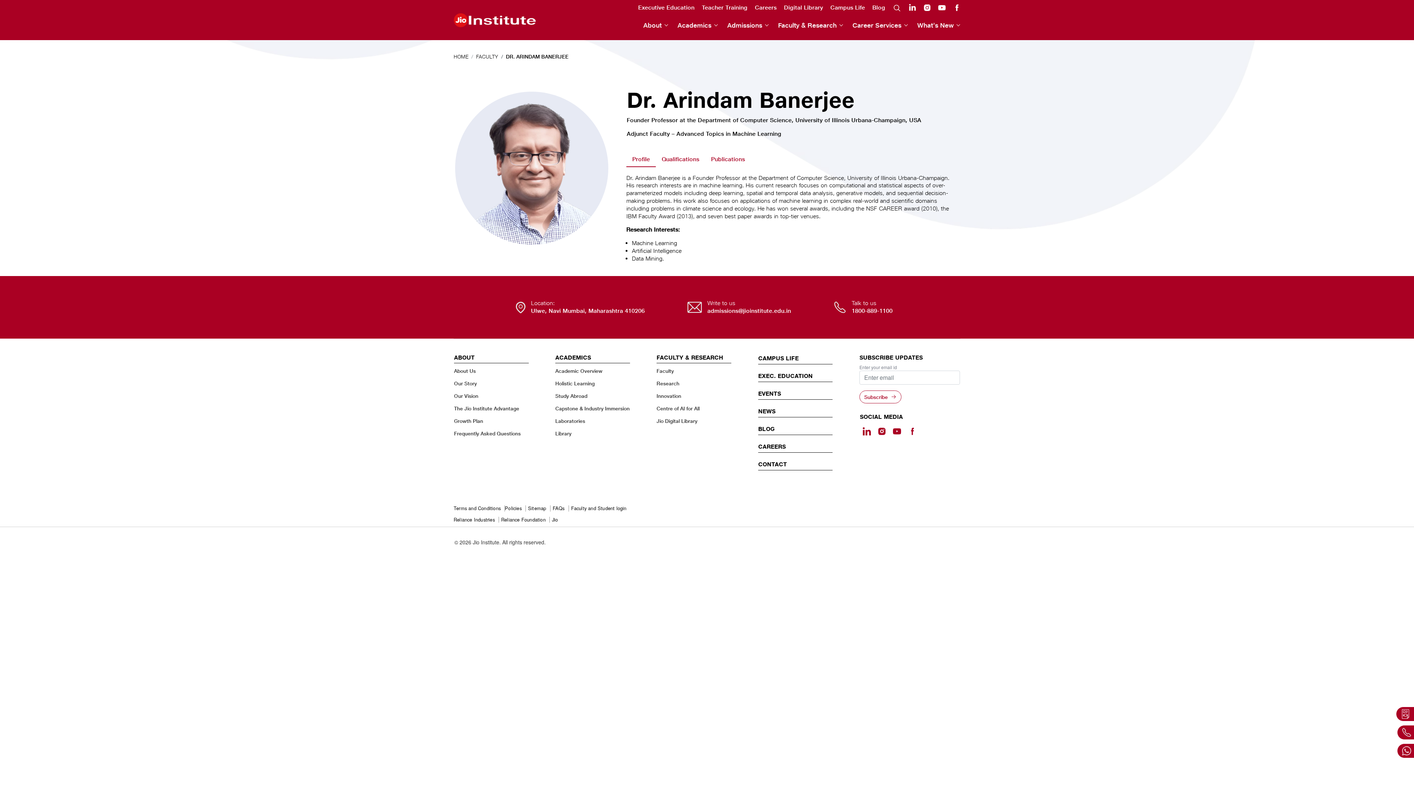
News (766, 411)
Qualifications (680, 159)
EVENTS (769, 393)
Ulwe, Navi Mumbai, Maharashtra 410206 (588, 310)
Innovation (669, 396)
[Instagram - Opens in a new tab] (882, 431)
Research (668, 383)
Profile (641, 159)
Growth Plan (468, 421)
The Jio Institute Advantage (486, 408)
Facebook (956, 7)
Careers (766, 7)
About (652, 25)
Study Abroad (571, 396)
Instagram (927, 7)
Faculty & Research (807, 25)
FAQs (559, 508)
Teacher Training (725, 7)
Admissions (744, 25)
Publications (728, 159)
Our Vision (466, 396)
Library (563, 433)
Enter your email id (878, 367)
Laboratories (570, 421)
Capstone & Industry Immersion (592, 408)
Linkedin (912, 7)
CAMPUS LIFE (778, 358)
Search (897, 8)
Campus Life (847, 7)
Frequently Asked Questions (487, 433)
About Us (465, 371)
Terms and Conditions (477, 508)
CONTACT (772, 464)
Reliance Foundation (523, 520)
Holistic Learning (575, 383)
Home (461, 56)
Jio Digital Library (677, 421)
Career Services (876, 25)
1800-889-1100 (872, 310)
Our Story (465, 383)
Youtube (942, 7)
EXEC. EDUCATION (785, 375)
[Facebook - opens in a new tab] (912, 431)
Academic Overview (578, 371)
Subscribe (876, 397)
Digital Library (803, 7)
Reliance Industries (474, 520)
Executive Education (666, 7)
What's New (935, 25)
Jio (555, 520)
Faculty (487, 56)
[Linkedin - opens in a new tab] (867, 431)
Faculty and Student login (599, 508)
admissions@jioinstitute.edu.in (749, 310)
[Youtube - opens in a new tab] (897, 431)
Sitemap (537, 508)
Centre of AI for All (678, 408)
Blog (878, 7)
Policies (513, 508)
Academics (694, 25)
